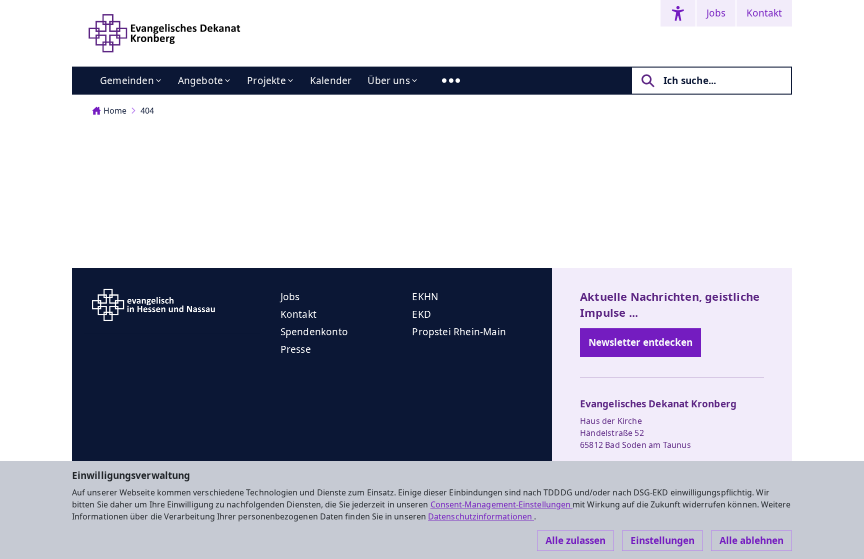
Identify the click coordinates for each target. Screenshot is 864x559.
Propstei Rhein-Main (459, 331)
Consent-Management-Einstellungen (501, 504)
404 (147, 110)
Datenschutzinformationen (481, 516)
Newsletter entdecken (640, 342)
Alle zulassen (576, 540)
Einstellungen (662, 540)
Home (115, 110)
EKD (421, 314)
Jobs (716, 13)
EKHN (425, 296)
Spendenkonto (314, 331)
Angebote (201, 80)
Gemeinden (127, 80)
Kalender (331, 80)
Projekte (266, 80)
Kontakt (764, 13)
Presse (295, 349)
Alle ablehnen (752, 540)
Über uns (389, 80)
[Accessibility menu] (678, 13)
